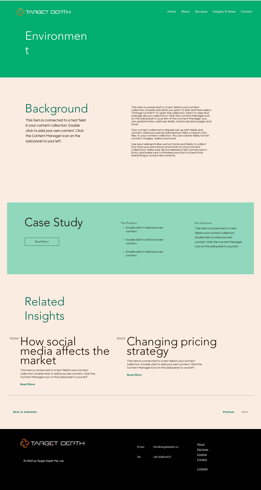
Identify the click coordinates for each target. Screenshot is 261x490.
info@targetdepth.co (165, 447)
